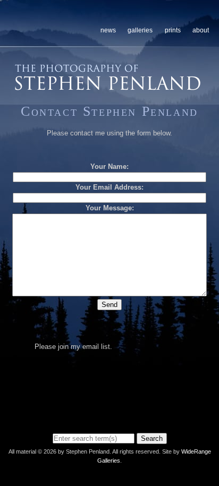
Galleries (140, 30)
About (200, 30)
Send (109, 305)
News (108, 30)
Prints (173, 30)
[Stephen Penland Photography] (108, 87)
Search (152, 438)
